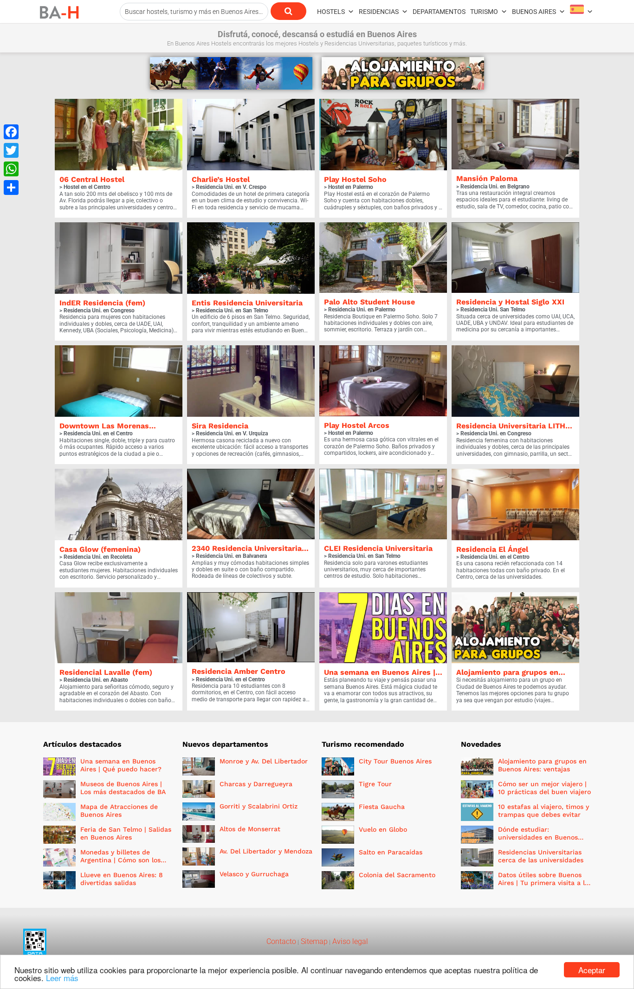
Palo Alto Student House (369, 301)
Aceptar (591, 970)
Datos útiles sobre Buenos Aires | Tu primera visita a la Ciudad (543, 882)
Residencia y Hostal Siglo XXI (510, 301)
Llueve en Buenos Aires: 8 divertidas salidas (121, 878)
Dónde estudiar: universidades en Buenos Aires (538, 837)
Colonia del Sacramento (397, 875)
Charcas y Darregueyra (256, 784)
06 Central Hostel (91, 179)
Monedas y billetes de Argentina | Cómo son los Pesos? (120, 860)
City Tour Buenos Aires (395, 761)
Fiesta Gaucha (382, 806)
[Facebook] (11, 132)
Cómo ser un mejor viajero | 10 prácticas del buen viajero (544, 787)
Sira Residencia (220, 425)
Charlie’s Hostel (221, 179)
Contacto (281, 941)
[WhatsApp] (11, 169)
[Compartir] (11, 187)
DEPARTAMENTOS (439, 11)
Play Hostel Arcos (356, 425)
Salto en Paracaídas (390, 852)
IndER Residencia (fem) (102, 302)
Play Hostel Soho (355, 179)
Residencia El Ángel (492, 549)
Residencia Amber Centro (238, 671)
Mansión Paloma (487, 178)
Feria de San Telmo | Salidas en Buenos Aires (125, 833)
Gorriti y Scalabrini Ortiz (259, 806)
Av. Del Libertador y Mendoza (266, 851)
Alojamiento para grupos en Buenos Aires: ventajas (542, 765)
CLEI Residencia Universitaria (378, 548)
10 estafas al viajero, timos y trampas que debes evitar (543, 810)
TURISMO (484, 11)
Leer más (62, 977)
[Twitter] (11, 150)
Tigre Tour (375, 784)
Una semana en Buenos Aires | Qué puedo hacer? (121, 765)
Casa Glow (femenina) (100, 549)
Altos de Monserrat (250, 829)
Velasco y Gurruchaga (254, 874)
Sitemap (313, 941)
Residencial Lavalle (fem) (105, 672)
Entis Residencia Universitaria (247, 302)
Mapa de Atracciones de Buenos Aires (119, 810)
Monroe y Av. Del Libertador (264, 761)
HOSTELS (331, 11)
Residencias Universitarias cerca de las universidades (540, 856)
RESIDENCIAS (379, 11)
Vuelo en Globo (383, 829)
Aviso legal (349, 941)
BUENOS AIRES (534, 11)
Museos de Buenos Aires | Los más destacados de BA (123, 787)
